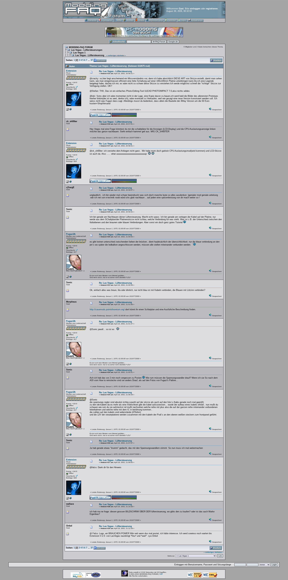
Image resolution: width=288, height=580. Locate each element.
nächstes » (121, 55)
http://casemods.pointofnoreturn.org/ (107, 309)
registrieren (212, 8)
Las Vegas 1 (79, 52)
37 (91, 60)
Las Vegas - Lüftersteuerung (89, 55)
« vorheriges (111, 55)
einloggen (195, 8)
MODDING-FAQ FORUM (81, 47)
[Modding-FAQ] (70, 110)
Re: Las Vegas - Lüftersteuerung (115, 71)
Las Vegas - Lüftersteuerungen (86, 50)
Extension (71, 71)
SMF (161, 574)
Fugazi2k (71, 234)
